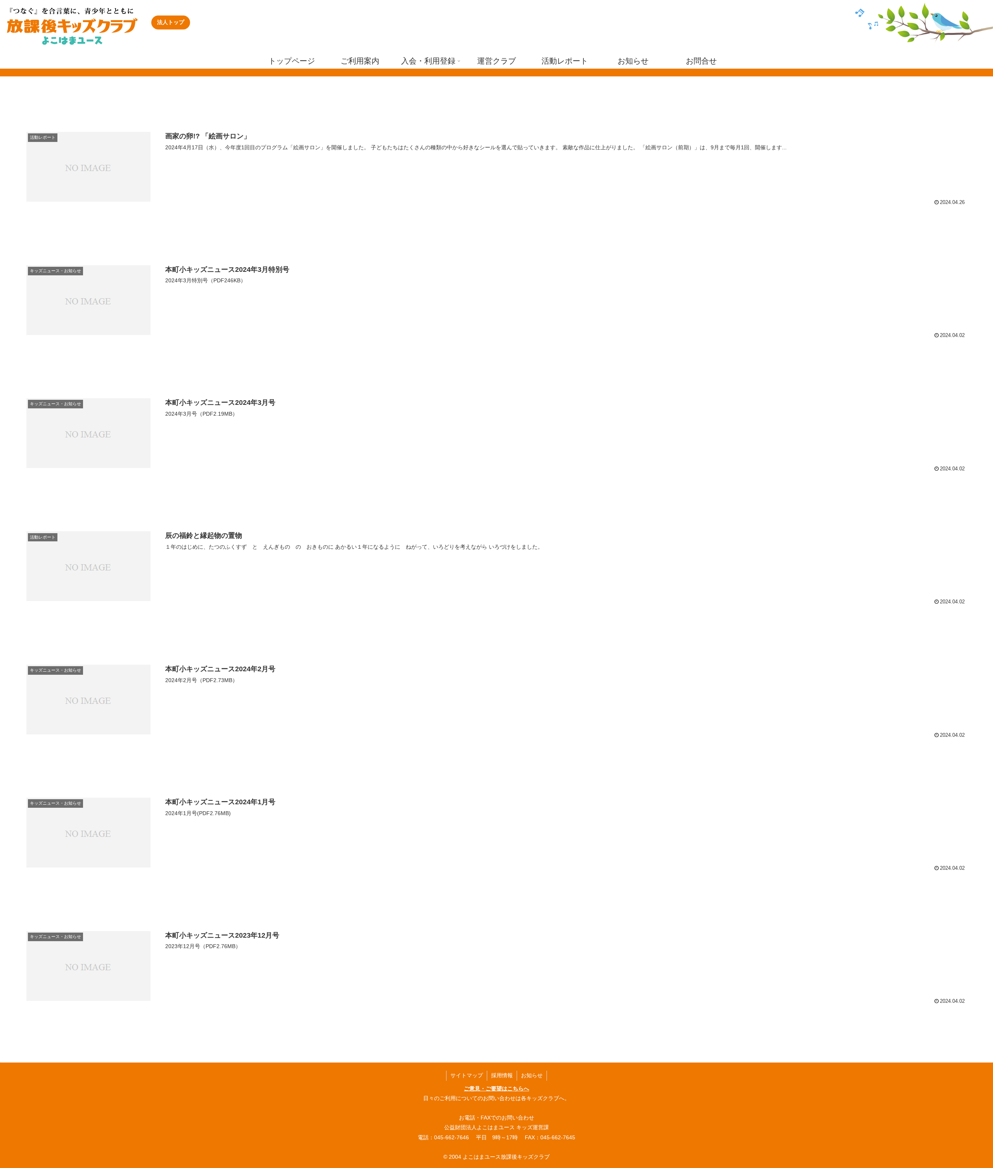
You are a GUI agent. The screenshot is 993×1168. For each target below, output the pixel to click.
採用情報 (502, 1075)
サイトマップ (466, 1075)
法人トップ (170, 22)
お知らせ (532, 1075)
